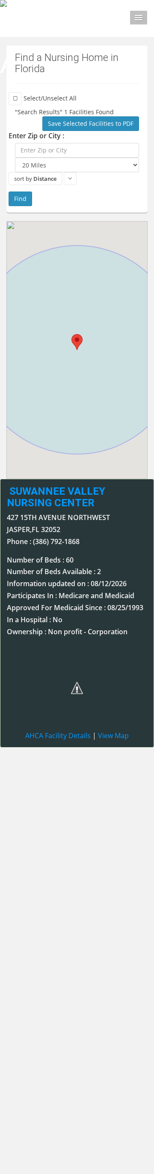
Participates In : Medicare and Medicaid (70, 595)
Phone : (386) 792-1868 (43, 541)
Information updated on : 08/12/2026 (67, 583)
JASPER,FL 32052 (33, 529)
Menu (138, 17)
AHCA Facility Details (58, 735)
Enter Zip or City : (36, 135)
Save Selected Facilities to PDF (90, 123)
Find (20, 199)
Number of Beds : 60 (40, 560)
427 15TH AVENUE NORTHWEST (58, 517)
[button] (77, 342)
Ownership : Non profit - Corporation (67, 631)
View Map (113, 735)
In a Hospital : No (34, 619)
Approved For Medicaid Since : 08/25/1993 (75, 607)
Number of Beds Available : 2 (54, 571)
